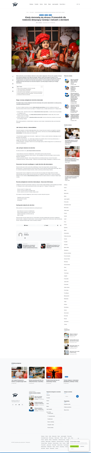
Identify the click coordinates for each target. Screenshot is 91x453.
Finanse (65, 213)
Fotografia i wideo (51, 424)
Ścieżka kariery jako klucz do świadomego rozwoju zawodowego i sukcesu (52, 381)
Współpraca (66, 250)
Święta (65, 301)
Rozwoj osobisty (50, 427)
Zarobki (65, 216)
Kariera (65, 187)
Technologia (66, 273)
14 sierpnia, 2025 (73, 120)
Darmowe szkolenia (67, 253)
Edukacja (65, 184)
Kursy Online (49, 412)
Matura (65, 230)
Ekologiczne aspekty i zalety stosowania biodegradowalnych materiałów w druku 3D (75, 117)
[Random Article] (77, 4)
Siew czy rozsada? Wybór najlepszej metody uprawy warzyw (39, 397)
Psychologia (66, 290)
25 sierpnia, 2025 (74, 103)
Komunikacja (66, 307)
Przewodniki (66, 278)
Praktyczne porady (67, 236)
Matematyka (66, 298)
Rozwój (65, 270)
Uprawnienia (66, 321)
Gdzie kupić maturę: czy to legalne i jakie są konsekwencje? (74, 346)
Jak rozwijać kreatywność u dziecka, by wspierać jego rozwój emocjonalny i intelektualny (72, 159)
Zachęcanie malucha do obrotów (24, 94)
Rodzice (65, 304)
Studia (65, 190)
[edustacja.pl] (15, 4)
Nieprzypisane (66, 295)
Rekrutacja (66, 261)
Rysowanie (66, 315)
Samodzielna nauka (67, 204)
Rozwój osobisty (67, 264)
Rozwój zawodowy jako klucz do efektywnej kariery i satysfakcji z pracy (36, 381)
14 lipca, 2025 (67, 144)
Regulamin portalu (67, 404)
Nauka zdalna (66, 247)
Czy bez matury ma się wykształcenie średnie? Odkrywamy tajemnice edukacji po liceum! (74, 340)
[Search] (79, 4)
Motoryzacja (66, 207)
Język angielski (49, 409)
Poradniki (65, 241)
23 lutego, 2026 (73, 84)
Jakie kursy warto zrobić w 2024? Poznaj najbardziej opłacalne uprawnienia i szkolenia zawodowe (74, 352)
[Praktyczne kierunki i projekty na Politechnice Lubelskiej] (31, 403)
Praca (65, 221)
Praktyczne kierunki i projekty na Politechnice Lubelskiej (39, 403)
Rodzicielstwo (66, 233)
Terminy (65, 324)
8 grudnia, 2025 (73, 91)
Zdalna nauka (66, 210)
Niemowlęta (32, 12)
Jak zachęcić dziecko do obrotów (24, 90)
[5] (67, 115)
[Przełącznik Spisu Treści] (41, 87)
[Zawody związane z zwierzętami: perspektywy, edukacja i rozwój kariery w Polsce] (72, 372)
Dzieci (65, 267)
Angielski (65, 275)
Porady (65, 224)
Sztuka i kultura (66, 287)
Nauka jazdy (66, 193)
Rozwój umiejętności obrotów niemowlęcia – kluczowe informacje (30, 93)
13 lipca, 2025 (67, 162)
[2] (67, 87)
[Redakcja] (37, 22)
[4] (67, 106)
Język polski (66, 281)
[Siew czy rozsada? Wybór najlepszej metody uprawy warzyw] (31, 397)
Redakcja (40, 22)
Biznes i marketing (51, 421)
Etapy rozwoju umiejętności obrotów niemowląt (26, 88)
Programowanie (50, 413)
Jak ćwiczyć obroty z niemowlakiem (24, 89)
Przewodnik (66, 284)
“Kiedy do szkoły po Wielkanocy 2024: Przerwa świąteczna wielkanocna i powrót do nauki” (74, 335)
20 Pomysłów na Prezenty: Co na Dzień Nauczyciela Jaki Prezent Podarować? (53, 246)
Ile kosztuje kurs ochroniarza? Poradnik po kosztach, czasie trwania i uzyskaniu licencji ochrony (30, 246)
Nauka (65, 196)
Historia (65, 310)
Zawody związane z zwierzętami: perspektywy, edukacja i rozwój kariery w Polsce (71, 381)
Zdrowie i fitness (67, 258)
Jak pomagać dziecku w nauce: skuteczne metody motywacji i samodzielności (71, 141)
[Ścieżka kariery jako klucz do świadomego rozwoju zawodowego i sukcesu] (54, 372)
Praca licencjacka (68, 441)
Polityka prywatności (67, 407)
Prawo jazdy (66, 201)
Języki (65, 218)
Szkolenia (66, 244)
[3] (67, 94)
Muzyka (65, 318)
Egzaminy (65, 227)
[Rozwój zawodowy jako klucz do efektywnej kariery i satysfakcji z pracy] (37, 372)
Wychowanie (66, 312)
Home (27, 12)
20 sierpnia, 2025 (74, 112)
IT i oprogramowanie (51, 416)
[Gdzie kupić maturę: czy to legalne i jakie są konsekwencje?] (66, 347)
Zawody (65, 238)
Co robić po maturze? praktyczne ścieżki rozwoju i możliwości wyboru (72, 177)
